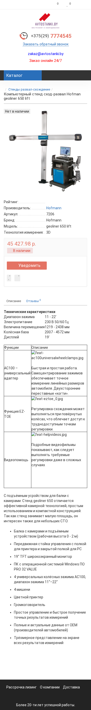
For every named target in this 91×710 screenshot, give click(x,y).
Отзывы (33, 301)
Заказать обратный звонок (46, 44)
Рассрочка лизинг (21, 687)
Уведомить (29, 265)
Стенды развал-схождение (29, 89)
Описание (13, 301)
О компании (50, 687)
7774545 (51, 36)
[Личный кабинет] (80, 4)
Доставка (71, 687)
